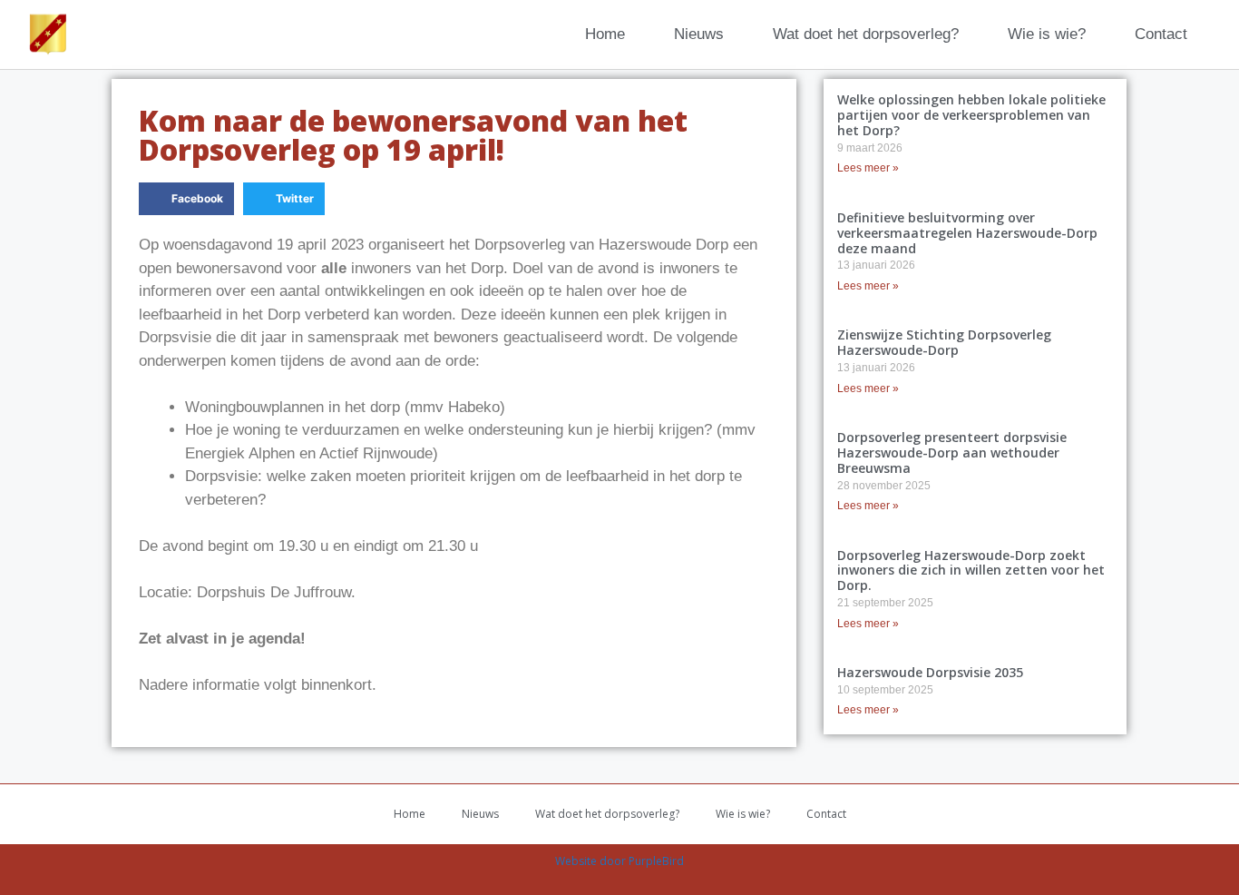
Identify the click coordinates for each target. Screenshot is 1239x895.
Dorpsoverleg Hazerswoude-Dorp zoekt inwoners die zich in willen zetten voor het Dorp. (971, 570)
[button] (186, 198)
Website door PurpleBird (619, 861)
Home (605, 34)
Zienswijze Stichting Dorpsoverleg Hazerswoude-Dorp (944, 342)
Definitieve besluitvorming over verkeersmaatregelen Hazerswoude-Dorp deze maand (967, 233)
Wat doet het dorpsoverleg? (866, 34)
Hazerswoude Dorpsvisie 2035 (930, 672)
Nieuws (699, 34)
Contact (1161, 34)
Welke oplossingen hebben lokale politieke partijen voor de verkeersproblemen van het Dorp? (971, 115)
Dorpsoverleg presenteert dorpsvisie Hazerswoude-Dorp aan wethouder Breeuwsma (952, 452)
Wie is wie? (1047, 34)
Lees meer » (868, 168)
